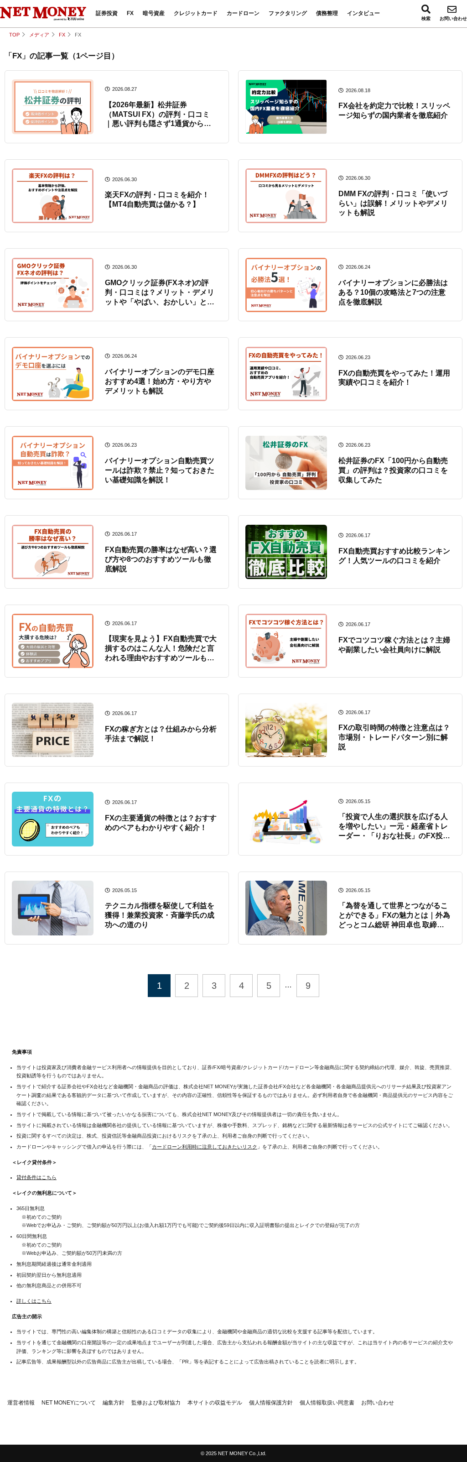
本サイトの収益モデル (214, 1402)
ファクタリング (288, 13)
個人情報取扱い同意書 (327, 1402)
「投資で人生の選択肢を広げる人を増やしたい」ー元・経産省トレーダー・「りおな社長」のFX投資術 (394, 827)
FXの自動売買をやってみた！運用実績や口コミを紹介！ (394, 377)
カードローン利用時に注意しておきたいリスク (204, 1146)
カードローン (243, 13)
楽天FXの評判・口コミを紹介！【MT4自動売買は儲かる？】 (157, 199)
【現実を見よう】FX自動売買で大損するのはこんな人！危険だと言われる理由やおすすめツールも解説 (161, 649)
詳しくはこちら (34, 1301)
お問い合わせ (453, 18)
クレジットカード (196, 13)
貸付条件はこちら (36, 1177)
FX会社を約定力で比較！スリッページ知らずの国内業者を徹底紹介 (394, 110)
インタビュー (363, 13)
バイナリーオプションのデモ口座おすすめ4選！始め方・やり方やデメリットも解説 (159, 381)
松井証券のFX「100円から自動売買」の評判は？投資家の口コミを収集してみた (393, 470)
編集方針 (114, 1402)
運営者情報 (21, 1402)
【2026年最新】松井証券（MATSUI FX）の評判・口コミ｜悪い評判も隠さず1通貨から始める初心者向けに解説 (158, 115)
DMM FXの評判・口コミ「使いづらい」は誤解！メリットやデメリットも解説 (393, 203)
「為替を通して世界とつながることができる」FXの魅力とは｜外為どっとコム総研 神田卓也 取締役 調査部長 (394, 915)
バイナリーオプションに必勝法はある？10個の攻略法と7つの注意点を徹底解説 (393, 292)
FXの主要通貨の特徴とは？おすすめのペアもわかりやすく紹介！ (161, 822)
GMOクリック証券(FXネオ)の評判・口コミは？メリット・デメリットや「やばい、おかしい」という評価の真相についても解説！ (159, 293)
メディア (39, 34)
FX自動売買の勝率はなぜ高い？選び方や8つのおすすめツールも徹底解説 (161, 559)
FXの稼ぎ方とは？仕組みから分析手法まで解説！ (161, 733)
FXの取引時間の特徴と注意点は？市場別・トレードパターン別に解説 (394, 737)
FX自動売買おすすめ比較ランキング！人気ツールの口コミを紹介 (394, 555)
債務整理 (327, 13)
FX (130, 13)
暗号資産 (154, 13)
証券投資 (107, 13)
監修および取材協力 (156, 1402)
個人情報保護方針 (271, 1402)
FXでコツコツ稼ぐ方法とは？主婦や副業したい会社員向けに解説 (394, 644)
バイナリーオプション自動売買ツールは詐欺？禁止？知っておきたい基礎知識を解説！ (159, 470)
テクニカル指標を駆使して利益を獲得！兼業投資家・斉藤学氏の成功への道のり (159, 915)
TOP (14, 34)
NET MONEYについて (69, 1402)
